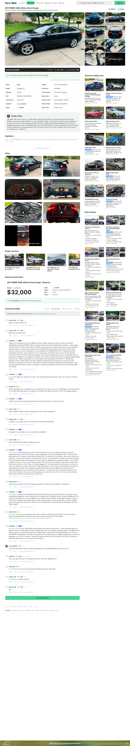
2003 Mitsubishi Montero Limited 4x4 (92, 323)
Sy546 (11, 556)
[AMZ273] (6, 512)
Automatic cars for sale (18, 610)
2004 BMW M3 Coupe (91, 199)
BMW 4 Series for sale (41, 610)
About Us (61, 3)
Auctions (22, 3)
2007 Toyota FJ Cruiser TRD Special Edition (92, 293)
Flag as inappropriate (26, 325)
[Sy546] (6, 556)
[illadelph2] (6, 419)
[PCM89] (18, 107)
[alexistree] (6, 409)
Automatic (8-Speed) (16, 606)
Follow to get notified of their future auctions (24, 301)
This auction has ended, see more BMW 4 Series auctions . (28, 75)
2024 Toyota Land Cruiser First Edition (93, 355)
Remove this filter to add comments (44, 313)
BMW (18, 84)
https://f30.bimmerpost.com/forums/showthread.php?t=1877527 (30, 518)
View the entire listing (41, 148)
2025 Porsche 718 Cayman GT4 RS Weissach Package (93, 94)
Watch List (39, 3)
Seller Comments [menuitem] (67, 308)
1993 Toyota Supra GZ (112, 121)
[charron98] (6, 546)
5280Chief (12, 481)
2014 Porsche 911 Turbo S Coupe (114, 94)
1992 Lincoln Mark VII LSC (114, 292)
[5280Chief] (6, 481)
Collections (48, 3)
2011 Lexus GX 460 (112, 199)
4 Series (19, 88)
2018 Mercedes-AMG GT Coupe (92, 259)
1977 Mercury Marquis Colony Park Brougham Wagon (113, 228)
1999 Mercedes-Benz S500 (112, 173)
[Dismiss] (127, 743)
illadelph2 (12, 419)
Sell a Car (31, 3)
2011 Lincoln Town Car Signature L (92, 173)
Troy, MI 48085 (21, 104)
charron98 (12, 546)
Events (55, 3)
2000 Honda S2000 (91, 121)
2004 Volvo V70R (90, 147)
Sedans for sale (53, 610)
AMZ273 (11, 512)
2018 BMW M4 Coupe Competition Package (33, 268)
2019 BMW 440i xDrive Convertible (12, 268)
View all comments (42, 598)
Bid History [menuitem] (77, 308)
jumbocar (18, 288)
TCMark (11, 386)
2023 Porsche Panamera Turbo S (92, 227)
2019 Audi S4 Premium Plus (113, 259)
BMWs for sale (30, 610)
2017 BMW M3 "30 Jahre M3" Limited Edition (53, 269)
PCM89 (21, 107)
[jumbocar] (13, 288)
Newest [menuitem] (47, 308)
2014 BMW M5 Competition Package (75, 268)
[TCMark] (6, 386)
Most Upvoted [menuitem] (55, 308)
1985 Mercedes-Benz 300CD (112, 323)
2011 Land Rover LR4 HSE (113, 355)
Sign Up (119, 3)
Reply (15, 325)
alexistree (12, 409)
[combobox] (94, 3)
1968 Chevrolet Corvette (113, 147)
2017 (35, 606)
